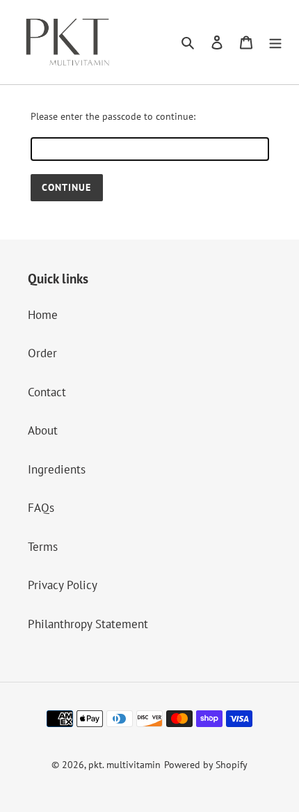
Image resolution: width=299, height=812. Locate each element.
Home (43, 314)
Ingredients (57, 469)
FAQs (41, 507)
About (43, 430)
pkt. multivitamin (124, 764)
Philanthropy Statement (88, 624)
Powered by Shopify (206, 764)
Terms (43, 546)
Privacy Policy (62, 585)
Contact (47, 392)
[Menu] (275, 42)
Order (42, 353)
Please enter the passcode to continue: (113, 116)
